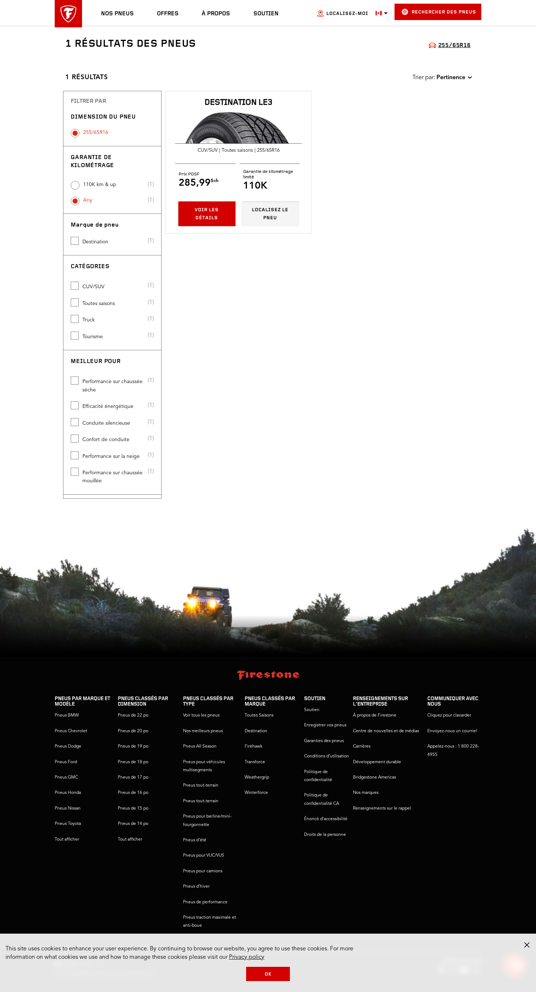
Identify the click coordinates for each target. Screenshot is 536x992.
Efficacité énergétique (107, 406)
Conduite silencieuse (106, 423)
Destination (95, 241)
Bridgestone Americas (374, 777)
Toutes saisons (98, 303)
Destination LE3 (238, 103)
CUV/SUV (93, 286)
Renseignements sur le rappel (382, 808)
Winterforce (256, 793)
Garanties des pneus (324, 741)
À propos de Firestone (374, 715)
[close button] (527, 945)
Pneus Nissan (68, 808)
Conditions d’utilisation (326, 756)
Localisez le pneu (270, 214)
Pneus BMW (67, 715)
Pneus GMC (66, 777)
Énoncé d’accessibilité (325, 819)
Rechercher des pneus (444, 12)
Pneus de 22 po (133, 715)
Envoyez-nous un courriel (452, 731)
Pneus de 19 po (133, 746)
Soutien (266, 14)
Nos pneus (117, 14)
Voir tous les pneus (201, 715)
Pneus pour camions (202, 871)
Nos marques (365, 793)
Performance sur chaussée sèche (112, 385)
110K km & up (99, 184)
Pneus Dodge (68, 746)
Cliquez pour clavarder (449, 715)
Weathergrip (257, 777)
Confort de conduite (105, 439)
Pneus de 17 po (133, 777)
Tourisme (92, 336)
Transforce (255, 762)
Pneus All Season (200, 746)
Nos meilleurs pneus (203, 731)
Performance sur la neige (111, 456)
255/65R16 (95, 132)
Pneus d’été (194, 840)
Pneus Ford (66, 762)
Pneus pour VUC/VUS (203, 855)
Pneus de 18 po (133, 762)
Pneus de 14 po (133, 824)
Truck (88, 320)
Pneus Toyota (68, 824)
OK (268, 974)
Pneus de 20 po (133, 731)
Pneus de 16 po (133, 793)
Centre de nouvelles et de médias (386, 731)
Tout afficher (67, 839)
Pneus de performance (205, 902)
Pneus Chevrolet (71, 731)
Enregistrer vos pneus (325, 725)
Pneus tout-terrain (200, 785)
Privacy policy (246, 957)
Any (87, 200)
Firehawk (254, 746)
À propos (216, 14)
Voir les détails (207, 214)
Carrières (361, 746)
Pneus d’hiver (196, 886)
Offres (168, 14)
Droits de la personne (325, 835)
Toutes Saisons (259, 715)
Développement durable (377, 762)
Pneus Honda (68, 793)
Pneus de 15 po (133, 808)
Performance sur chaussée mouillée (112, 476)
